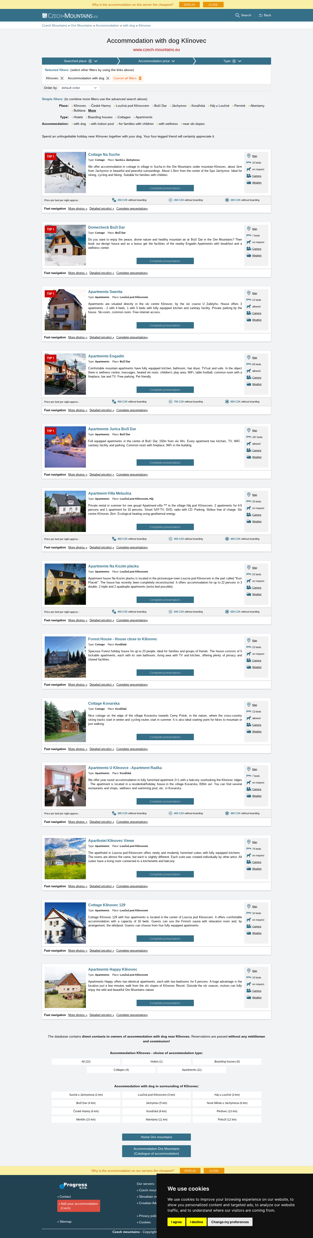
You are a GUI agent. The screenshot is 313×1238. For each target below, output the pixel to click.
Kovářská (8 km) (156, 1111)
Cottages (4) (121, 1069)
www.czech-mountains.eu (156, 49)
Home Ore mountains (156, 1137)
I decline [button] (196, 1222)
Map (254, 156)
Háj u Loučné (219, 105)
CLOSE (213, 5)
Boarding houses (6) (227, 1061)
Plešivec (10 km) (227, 1111)
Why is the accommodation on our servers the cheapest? (132, 1170)
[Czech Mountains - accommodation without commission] (70, 15)
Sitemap (65, 1221)
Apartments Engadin (106, 356)
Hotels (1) (157, 1061)
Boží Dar (160, 105)
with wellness (168, 124)
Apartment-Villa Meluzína (109, 493)
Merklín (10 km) (86, 1119)
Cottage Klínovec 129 (106, 905)
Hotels (78, 117)
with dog (80, 124)
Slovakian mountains (154, 1196)
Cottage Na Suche (104, 154)
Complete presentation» (132, 208)
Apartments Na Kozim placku (113, 566)
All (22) (86, 1061)
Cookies (145, 1222)
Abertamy (257, 105)
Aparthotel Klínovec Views (111, 841)
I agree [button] (176, 1222)
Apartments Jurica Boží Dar (112, 429)
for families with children (136, 124)
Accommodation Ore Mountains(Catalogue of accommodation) (156, 1151)
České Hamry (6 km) (86, 1111)
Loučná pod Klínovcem (132, 105)
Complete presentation (165, 188)
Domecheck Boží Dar (106, 227)
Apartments (144, 117)
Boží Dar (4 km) (86, 1103)
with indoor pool (102, 124)
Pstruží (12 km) (227, 1119)
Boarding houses (100, 117)
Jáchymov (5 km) (156, 1103)
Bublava (79, 110)
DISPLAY (189, 5)
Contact (65, 1196)
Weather (257, 182)
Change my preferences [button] (230, 1222)
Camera (256, 176)
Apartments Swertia (105, 292)
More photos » (77, 208)
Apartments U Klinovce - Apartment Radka (125, 768)
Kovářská (198, 105)
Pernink (239, 105)
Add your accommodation (79, 1206)
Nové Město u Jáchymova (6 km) (227, 1103)
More (92, 110)
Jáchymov (179, 105)
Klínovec (80, 105)
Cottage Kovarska (104, 703)
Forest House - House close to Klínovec (122, 639)
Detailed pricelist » (102, 208)
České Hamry (101, 105)
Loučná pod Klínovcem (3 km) (156, 1094)
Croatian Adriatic (151, 1203)
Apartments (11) (192, 1069)
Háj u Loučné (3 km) (227, 1094)
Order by (50, 88)
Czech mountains (151, 1190)
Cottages (124, 117)
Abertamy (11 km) (156, 1119)
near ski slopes (194, 124)
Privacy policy (149, 1216)
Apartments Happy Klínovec (112, 969)
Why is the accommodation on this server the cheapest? (132, 4)
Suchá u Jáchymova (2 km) (86, 1094)
